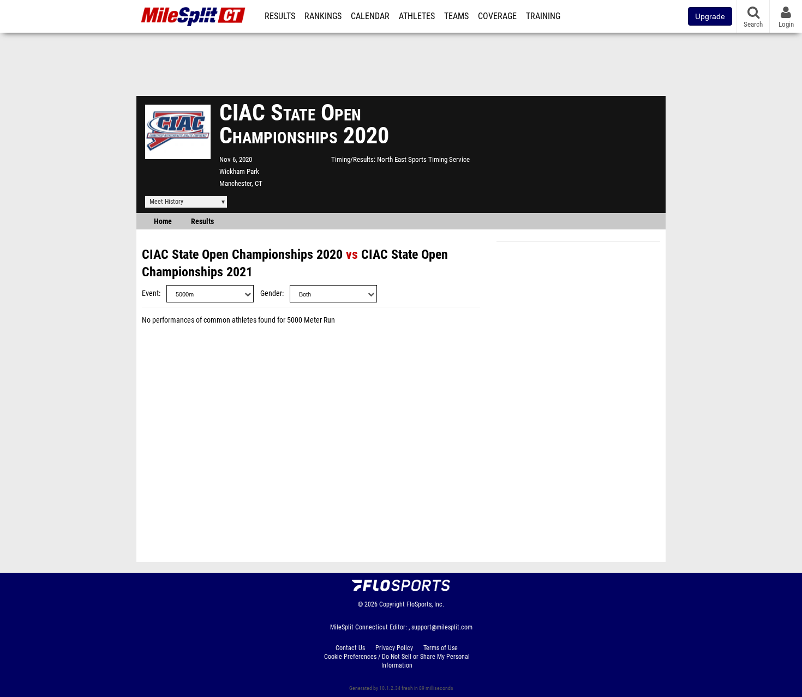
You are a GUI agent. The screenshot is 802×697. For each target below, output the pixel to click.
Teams (456, 16)
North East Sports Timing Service (423, 159)
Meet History (166, 201)
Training (543, 16)
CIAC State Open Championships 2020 (242, 254)
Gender (271, 293)
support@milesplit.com (441, 627)
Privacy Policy (394, 648)
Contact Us (350, 648)
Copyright (392, 604)
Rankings (323, 16)
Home (163, 221)
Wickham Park (239, 171)
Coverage (497, 16)
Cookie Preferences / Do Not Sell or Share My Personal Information (397, 661)
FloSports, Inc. (425, 604)
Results (280, 16)
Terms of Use (440, 648)
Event (150, 293)
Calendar (370, 16)
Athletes (417, 16)
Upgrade (710, 16)
